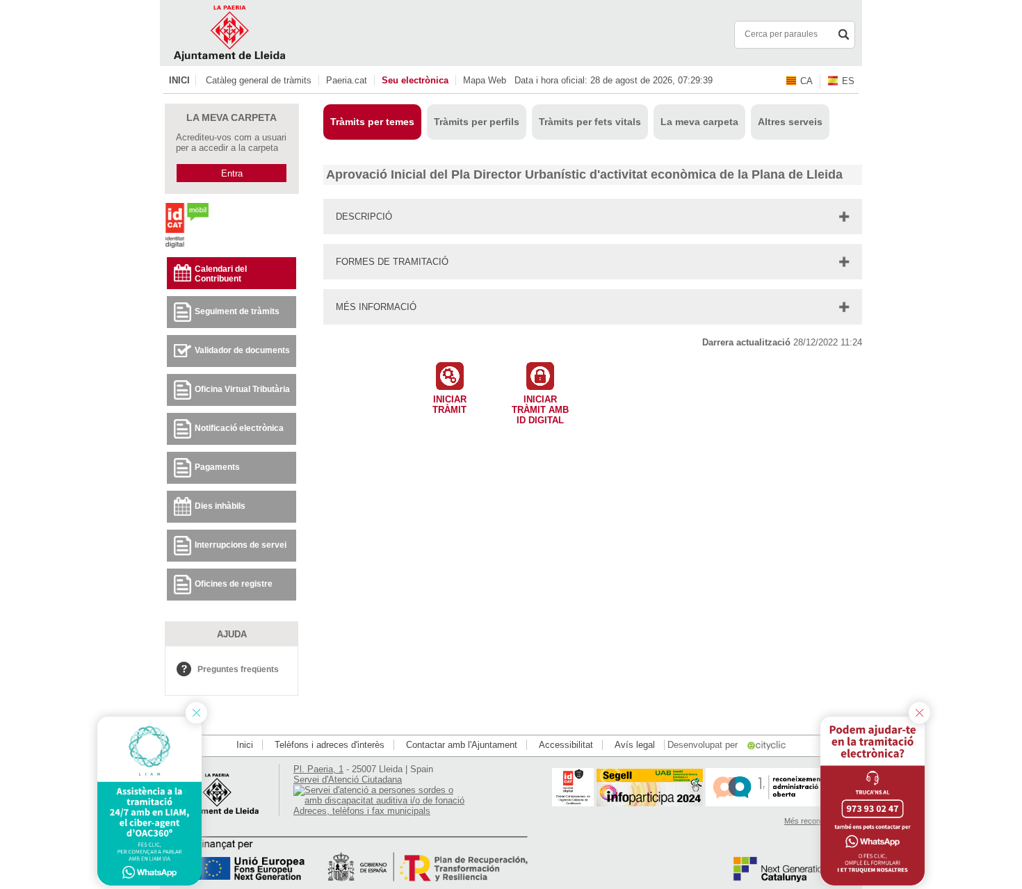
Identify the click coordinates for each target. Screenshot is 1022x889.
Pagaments (217, 467)
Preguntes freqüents (238, 669)
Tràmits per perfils (476, 121)
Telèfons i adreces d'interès (329, 745)
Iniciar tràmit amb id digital (540, 406)
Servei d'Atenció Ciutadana (347, 779)
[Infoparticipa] (650, 803)
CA (806, 81)
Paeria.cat (346, 80)
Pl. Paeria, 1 (318, 769)
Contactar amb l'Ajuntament (461, 745)
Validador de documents (242, 350)
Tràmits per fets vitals (590, 121)
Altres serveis (790, 121)
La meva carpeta (699, 121)
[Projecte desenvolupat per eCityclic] (767, 745)
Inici (179, 80)
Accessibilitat (566, 745)
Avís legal (635, 745)
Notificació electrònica (239, 428)
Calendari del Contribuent (221, 274)
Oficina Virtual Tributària (242, 389)
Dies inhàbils (220, 506)
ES (848, 81)
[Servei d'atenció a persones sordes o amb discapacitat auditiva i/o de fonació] (380, 800)
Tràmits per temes (372, 121)
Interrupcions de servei (240, 545)
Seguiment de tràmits (237, 311)
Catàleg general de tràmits (258, 80)
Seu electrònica (415, 80)
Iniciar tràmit (449, 404)
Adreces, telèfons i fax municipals (361, 811)
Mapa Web (484, 80)
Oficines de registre (234, 584)
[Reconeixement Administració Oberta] (779, 803)
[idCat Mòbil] (186, 247)
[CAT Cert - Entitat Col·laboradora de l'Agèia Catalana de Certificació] (573, 803)
